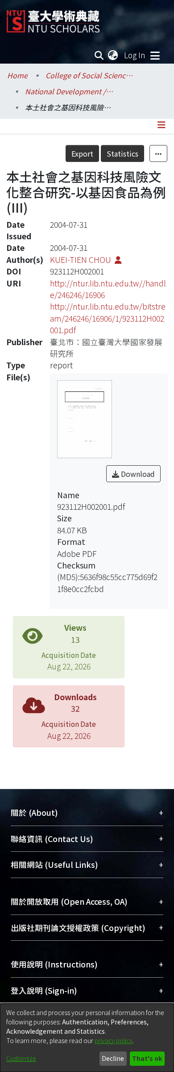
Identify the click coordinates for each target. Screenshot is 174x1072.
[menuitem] (113, 55)
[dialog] (87, 1037)
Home (17, 75)
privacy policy (114, 1040)
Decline (113, 1058)
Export (82, 153)
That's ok (147, 1058)
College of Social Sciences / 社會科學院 (90, 75)
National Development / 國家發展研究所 (69, 91)
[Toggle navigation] (154, 55)
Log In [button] (135, 54)
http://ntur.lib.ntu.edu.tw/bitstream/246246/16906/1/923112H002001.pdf (108, 318)
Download (137, 473)
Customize (21, 1058)
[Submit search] (99, 55)
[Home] (53, 18)
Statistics (122, 153)
